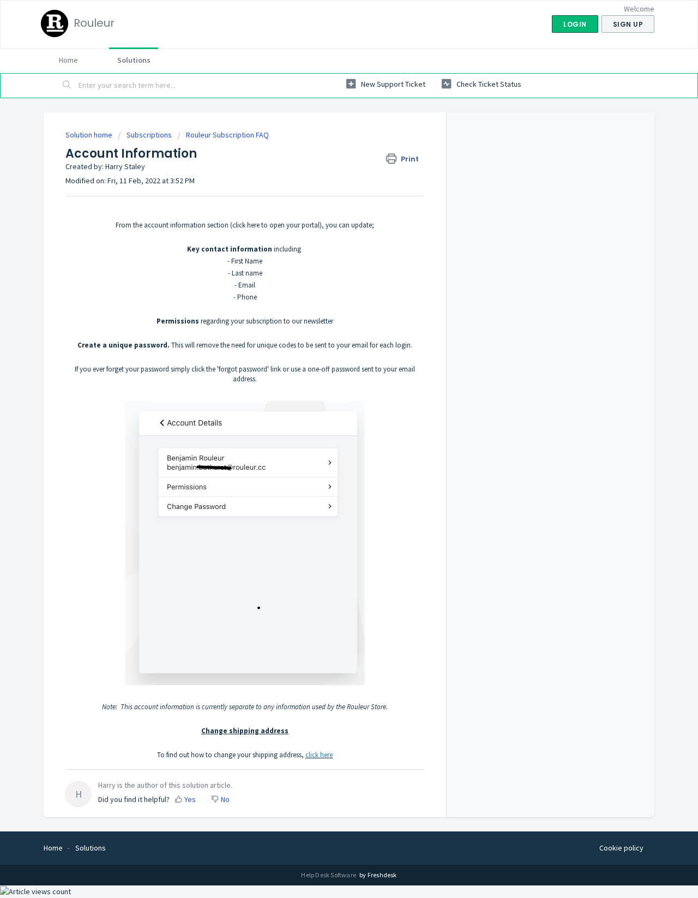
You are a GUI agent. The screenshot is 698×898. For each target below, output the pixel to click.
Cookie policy (621, 848)
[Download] (329, 311)
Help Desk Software (329, 875)
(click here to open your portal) (276, 225)
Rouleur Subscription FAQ (227, 135)
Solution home (89, 135)
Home (68, 60)
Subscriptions (149, 135)
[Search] (67, 86)
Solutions (134, 60)
